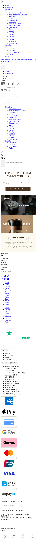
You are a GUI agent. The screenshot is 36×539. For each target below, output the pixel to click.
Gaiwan (11, 40)
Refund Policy (7, 301)
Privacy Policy (7, 298)
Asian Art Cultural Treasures (18, 15)
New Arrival (9, 7)
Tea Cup (11, 36)
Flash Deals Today (15, 23)
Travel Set (12, 18)
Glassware (12, 38)
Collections (8, 9)
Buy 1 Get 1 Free (14, 25)
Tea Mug (11, 32)
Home (7, 5)
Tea (10, 29)
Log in (7, 56)
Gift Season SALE (15, 13)
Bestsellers (12, 16)
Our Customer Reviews (8, 320)
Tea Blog (12, 51)
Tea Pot (11, 34)
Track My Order (14, 52)
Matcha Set (12, 22)
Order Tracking (7, 285)
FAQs (11, 54)
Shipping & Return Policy (7, 292)
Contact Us (12, 49)
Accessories (12, 41)
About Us (8, 45)
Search (7, 283)
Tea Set (11, 31)
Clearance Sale (13, 27)
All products (13, 43)
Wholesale (8, 317)
